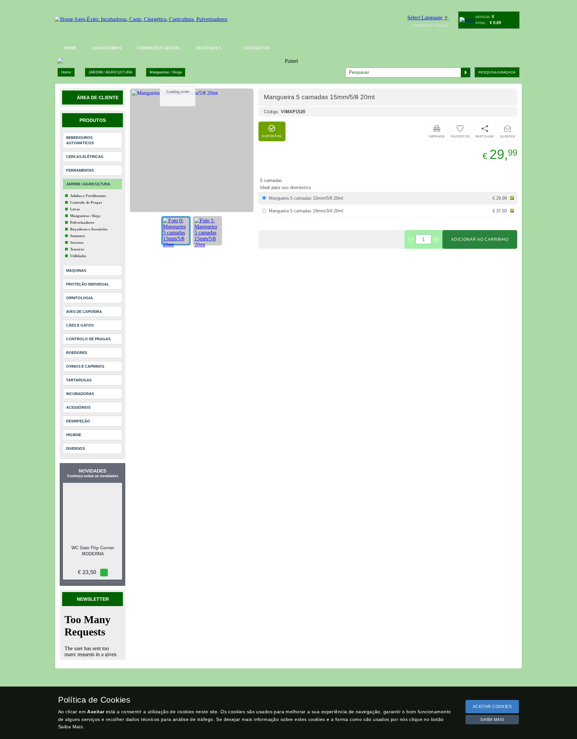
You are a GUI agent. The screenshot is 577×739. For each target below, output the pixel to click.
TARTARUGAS (78, 380)
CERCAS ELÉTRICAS (84, 157)
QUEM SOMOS (107, 48)
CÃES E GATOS (79, 325)
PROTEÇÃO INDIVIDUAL (87, 284)
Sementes (77, 236)
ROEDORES (76, 353)
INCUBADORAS (80, 394)
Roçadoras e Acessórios (89, 229)
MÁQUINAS (76, 270)
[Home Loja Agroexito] (141, 19)
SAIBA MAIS (492, 720)
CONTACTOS (257, 48)
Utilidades (78, 256)
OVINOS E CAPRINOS (85, 366)
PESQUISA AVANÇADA (497, 72)
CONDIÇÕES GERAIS (158, 48)
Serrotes (76, 242)
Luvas (75, 209)
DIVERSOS (75, 448)
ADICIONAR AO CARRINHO (480, 239)
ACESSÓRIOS (78, 407)
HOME (70, 48)
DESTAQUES (208, 48)
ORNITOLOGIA (79, 298)
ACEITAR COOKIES (492, 707)
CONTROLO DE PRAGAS (88, 339)
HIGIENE (73, 435)
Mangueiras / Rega (166, 72)
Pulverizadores (82, 222)
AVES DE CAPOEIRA (84, 312)
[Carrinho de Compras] (466, 20)
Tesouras (77, 249)
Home (66, 72)
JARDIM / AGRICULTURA (110, 72)
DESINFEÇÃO (78, 421)
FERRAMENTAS (80, 170)
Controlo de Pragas (86, 202)
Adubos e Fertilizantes (88, 196)
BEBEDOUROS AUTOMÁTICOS (80, 140)
